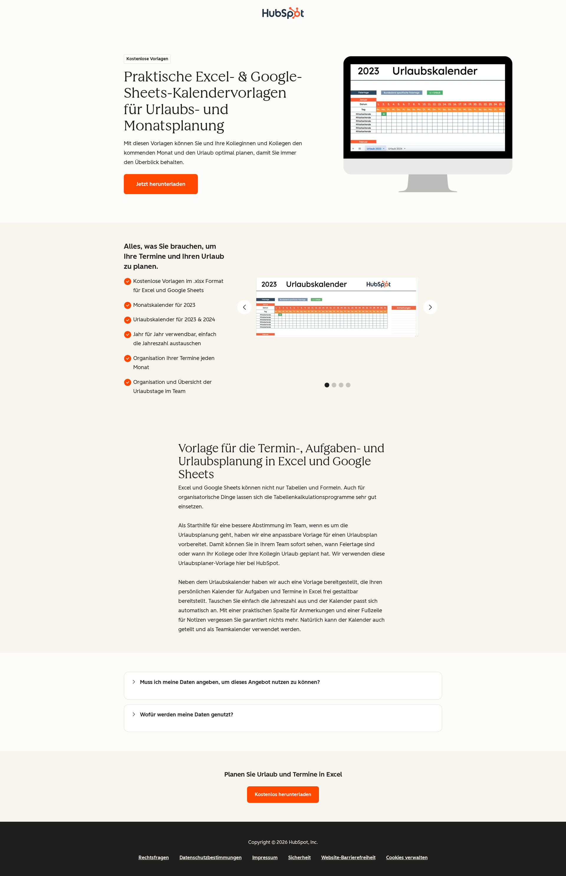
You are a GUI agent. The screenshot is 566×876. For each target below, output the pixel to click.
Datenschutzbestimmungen (211, 857)
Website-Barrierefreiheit (348, 857)
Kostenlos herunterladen (283, 794)
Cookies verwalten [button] (407, 857)
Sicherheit (299, 857)
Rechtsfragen (154, 857)
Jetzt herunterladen (160, 184)
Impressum (265, 857)
